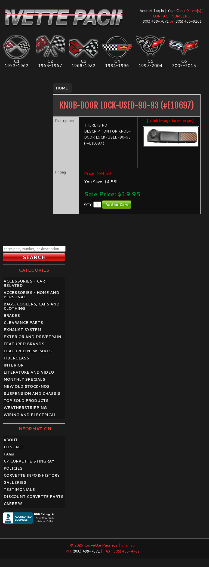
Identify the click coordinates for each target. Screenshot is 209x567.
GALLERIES (15, 482)
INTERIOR (13, 365)
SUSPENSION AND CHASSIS (32, 393)
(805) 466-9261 (188, 21)
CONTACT (13, 447)
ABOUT (11, 439)
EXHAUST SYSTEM (22, 329)
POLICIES (13, 468)
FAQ (9, 454)
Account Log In (152, 10)
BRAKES (12, 315)
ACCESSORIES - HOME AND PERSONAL (31, 294)
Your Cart (175, 10)
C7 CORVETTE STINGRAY (29, 461)
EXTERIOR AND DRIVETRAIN (32, 336)
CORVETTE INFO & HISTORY (32, 475)
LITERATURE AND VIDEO (29, 372)
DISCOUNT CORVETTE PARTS (33, 496)
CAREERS (13, 503)
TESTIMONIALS (19, 489)
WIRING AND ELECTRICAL (30, 414)
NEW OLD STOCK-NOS (27, 386)
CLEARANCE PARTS (23, 322)
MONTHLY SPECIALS (24, 379)
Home (62, 88)
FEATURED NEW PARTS (28, 351)
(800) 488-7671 (155, 21)
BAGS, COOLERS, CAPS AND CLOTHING (32, 306)
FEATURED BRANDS (24, 343)
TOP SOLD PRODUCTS (26, 400)
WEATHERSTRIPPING (25, 407)
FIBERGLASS (16, 358)
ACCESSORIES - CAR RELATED (24, 283)
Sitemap (128, 545)
